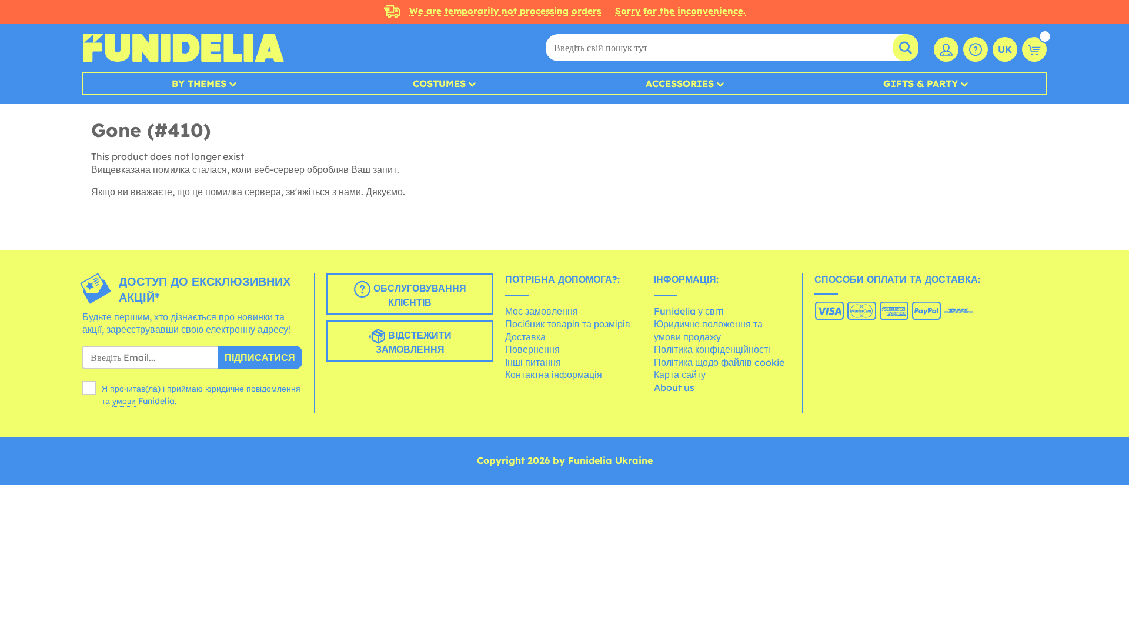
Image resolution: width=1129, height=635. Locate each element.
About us (674, 387)
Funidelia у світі (689, 311)
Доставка (525, 337)
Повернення (532, 349)
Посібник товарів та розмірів (567, 324)
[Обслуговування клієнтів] (975, 49)
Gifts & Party (920, 83)
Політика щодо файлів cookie (719, 362)
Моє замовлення (541, 311)
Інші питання (533, 362)
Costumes (439, 83)
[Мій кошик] (1034, 49)
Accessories (680, 83)
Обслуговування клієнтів (418, 295)
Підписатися (260, 357)
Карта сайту (680, 374)
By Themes (199, 83)
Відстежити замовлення (414, 342)
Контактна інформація (553, 374)
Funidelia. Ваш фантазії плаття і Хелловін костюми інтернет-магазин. (183, 48)
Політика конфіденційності (712, 349)
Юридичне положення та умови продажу (708, 330)
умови (124, 401)
